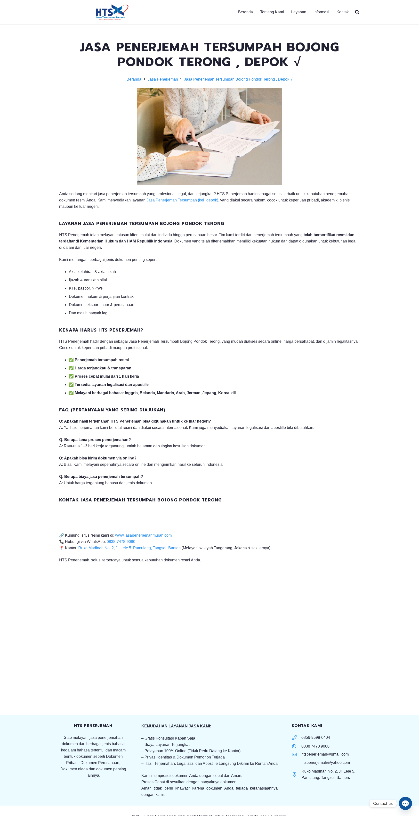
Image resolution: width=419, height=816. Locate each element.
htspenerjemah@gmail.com (325, 754)
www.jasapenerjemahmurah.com (143, 535)
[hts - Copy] (112, 12)
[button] (331, 12)
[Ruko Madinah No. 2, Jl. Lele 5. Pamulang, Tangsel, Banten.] (296, 774)
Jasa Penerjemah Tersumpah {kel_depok (181, 200)
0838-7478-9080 (121, 542)
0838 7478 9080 (315, 746)
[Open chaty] (405, 803)
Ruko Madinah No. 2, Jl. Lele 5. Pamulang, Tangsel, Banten (129, 548)
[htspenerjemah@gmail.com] (296, 754)
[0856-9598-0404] (296, 737)
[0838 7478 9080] (296, 746)
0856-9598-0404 (315, 737)
